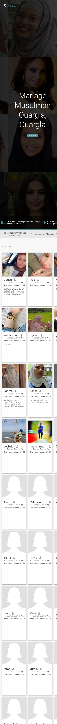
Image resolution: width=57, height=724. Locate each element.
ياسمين (34, 335)
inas (32, 279)
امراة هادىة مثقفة (9, 345)
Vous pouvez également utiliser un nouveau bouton (39, 401)
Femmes (37, 234)
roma (7, 669)
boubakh (9, 446)
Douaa (8, 279)
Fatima (8, 391)
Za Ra (7, 557)
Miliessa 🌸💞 (38, 502)
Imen (7, 613)
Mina (33, 613)
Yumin (34, 669)
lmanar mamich (38, 446)
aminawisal (11, 335)
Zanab (33, 391)
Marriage (50, 234)
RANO (33, 557)
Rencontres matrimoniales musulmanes (14, 234)
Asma (7, 502)
